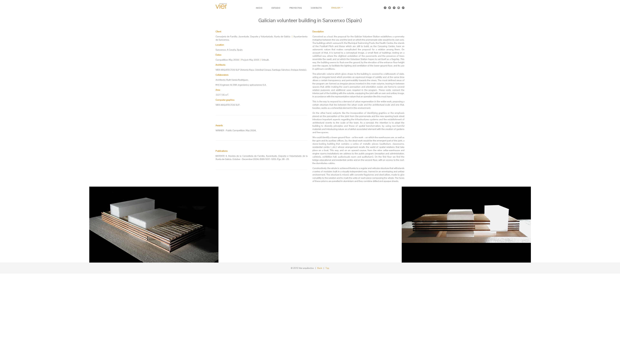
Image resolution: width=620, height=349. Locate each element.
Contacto (316, 8)
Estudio (276, 8)
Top (327, 268)
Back (319, 268)
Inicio (259, 8)
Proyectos (295, 8)
